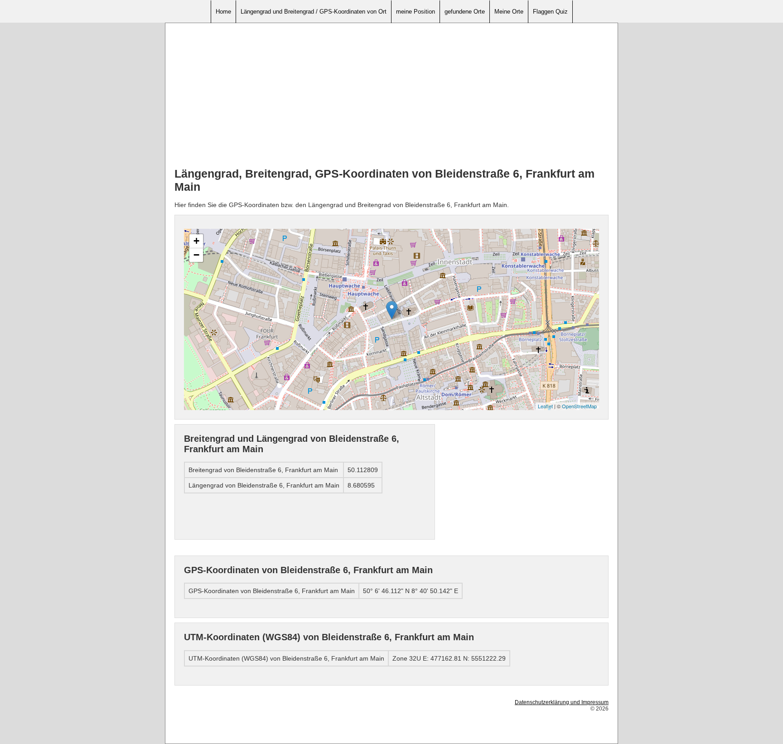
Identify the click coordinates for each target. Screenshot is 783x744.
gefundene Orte (465, 11)
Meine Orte (508, 11)
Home (223, 11)
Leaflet (545, 406)
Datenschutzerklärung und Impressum (562, 702)
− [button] (196, 255)
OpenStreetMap (579, 406)
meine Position (415, 11)
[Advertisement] (391, 95)
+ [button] (196, 240)
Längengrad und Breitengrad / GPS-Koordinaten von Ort (314, 11)
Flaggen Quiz (550, 11)
